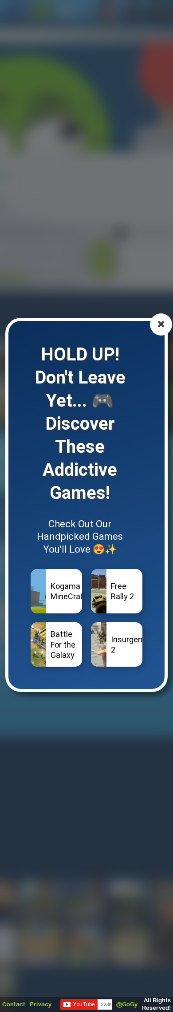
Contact (13, 1004)
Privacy (40, 1004)
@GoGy (127, 1004)
